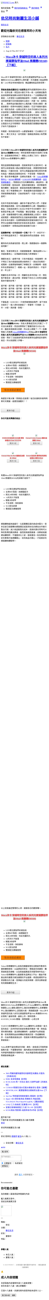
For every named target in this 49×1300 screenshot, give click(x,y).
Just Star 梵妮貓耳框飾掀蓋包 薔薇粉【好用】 (24, 1096)
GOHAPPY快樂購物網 (31, 179)
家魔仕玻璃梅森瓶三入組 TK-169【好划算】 (24, 1107)
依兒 (3, 1123)
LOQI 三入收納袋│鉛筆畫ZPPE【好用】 (22, 1105)
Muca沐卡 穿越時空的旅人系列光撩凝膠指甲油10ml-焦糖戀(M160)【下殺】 (27, 61)
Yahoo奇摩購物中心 (20, 332)
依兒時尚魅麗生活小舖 (20, 18)
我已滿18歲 (6, 1295)
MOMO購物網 (14, 179)
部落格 (8, 44)
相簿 (8, 41)
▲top (3, 1147)
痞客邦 (14, 1136)
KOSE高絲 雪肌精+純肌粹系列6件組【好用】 (25, 1110)
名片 (8, 47)
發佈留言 (5, 1166)
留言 (19, 1136)
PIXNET (11, 1265)
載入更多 (5, 1152)
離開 (13, 1295)
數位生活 (20, 36)
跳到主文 (5, 25)
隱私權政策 (42, 1265)
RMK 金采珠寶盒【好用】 (17, 1079)
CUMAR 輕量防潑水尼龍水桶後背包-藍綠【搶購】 (27, 1088)
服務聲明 (25, 1267)
